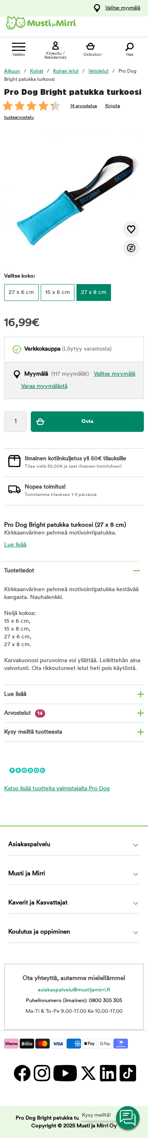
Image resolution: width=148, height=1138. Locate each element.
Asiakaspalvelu (29, 845)
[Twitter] (88, 1073)
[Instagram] (41, 1073)
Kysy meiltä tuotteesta (33, 732)
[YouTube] (64, 1073)
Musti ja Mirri (26, 874)
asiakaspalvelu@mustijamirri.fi (74, 990)
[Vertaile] (131, 248)
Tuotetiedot (19, 571)
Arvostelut (23, 713)
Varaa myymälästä (44, 386)
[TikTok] (127, 1073)
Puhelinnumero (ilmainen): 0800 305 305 (74, 1000)
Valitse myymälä (122, 8)
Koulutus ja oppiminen (39, 932)
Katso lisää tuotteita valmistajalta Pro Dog (57, 789)
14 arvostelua (83, 106)
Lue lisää (15, 545)
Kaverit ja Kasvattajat (37, 903)
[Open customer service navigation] (128, 1118)
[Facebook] (22, 1073)
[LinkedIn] (108, 1073)
